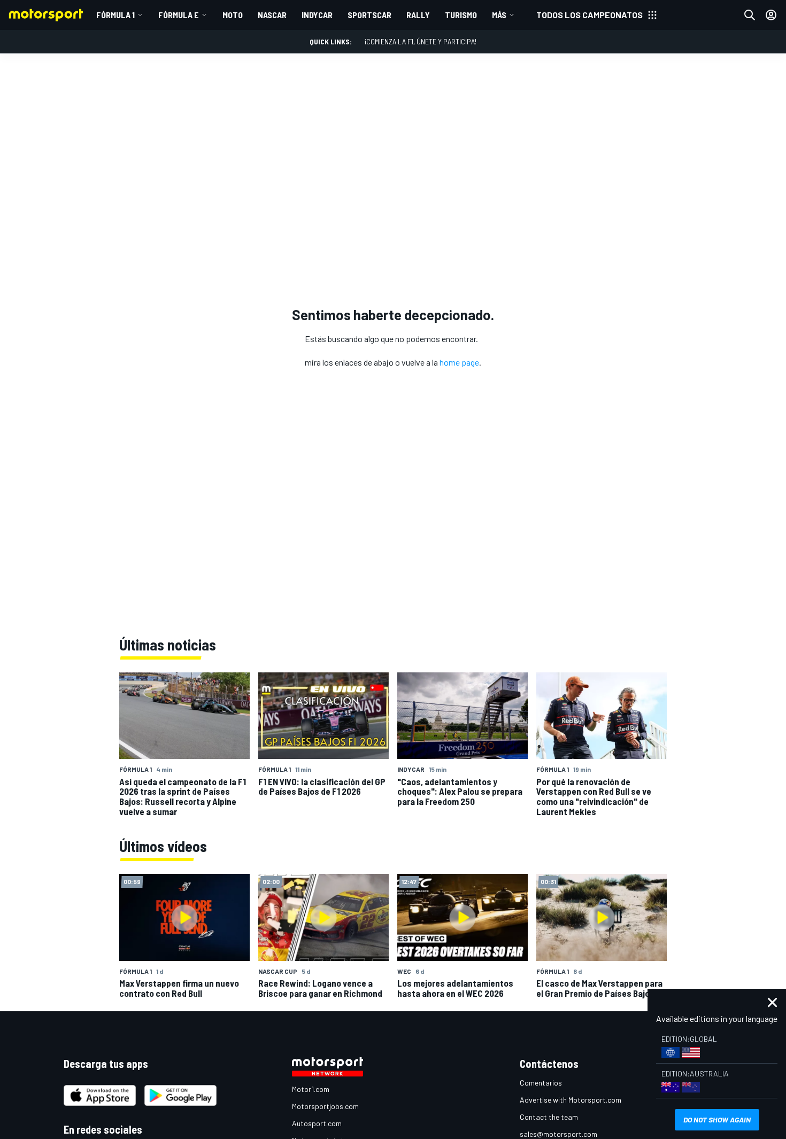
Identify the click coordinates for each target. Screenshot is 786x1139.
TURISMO (461, 15)
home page (459, 362)
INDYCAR (317, 15)
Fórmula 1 (115, 15)
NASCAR (272, 15)
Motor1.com (310, 1089)
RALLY (418, 15)
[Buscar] (749, 15)
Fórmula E (178, 15)
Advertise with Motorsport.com (570, 1099)
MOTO (232, 15)
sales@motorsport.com (558, 1133)
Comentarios (541, 1082)
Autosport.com (317, 1123)
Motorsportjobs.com (325, 1106)
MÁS (499, 15)
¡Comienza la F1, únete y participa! (420, 41)
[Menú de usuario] (771, 15)
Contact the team (549, 1116)
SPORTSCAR (369, 15)
